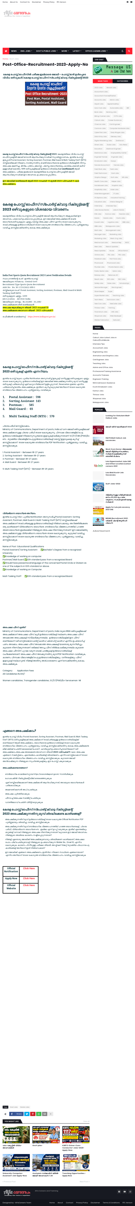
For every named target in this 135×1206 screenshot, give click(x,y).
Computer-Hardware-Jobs (119, 128)
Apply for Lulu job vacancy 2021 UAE (118, 508)
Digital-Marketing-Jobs (103, 141)
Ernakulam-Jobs (101, 161)
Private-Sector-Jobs (116, 267)
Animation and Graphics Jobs (105, 355)
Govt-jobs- (37, 1145)
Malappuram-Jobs (113, 226)
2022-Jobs (98, 88)
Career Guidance (114, 120)
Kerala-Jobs (24, 1107)
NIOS (127, 242)
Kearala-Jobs (124, 214)
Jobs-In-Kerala (118, 210)
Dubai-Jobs (111, 145)
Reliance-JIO (113, 275)
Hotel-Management (102, 194)
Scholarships (124, 283)
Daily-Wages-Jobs (117, 132)
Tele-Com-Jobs (100, 304)
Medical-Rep (116, 242)
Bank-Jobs (98, 112)
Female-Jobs (118, 165)
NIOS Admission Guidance (104, 383)
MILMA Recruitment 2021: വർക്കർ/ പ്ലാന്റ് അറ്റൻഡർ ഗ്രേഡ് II (117, 520)
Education (98, 149)
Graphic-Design (101, 177)
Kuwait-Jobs (99, 222)
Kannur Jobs (98, 391)
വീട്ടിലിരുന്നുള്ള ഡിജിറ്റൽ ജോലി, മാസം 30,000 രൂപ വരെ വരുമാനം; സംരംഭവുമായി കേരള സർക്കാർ (118, 498)
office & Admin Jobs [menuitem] (95, 51)
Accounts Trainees (101, 375)
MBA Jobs (125, 222)
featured (116, 320)
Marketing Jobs (115, 234)
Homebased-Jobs (101, 185)
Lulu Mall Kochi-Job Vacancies (115, 473)
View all (86, 1121)
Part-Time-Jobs (115, 259)
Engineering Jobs (100, 352)
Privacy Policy (48, 2)
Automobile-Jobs (116, 108)
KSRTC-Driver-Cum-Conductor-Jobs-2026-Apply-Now (73, 1147)
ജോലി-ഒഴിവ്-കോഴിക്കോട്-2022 (119, 427)
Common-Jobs (100, 128)
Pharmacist (99, 263)
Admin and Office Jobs (103, 367)
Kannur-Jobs (110, 214)
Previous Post (10, 1181)
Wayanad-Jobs (100, 316)
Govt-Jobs (14, 59)
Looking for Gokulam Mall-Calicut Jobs (118, 416)
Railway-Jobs (99, 275)
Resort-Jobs (99, 279)
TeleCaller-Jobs (115, 304)
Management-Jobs (113, 230)
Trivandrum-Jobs (101, 312)
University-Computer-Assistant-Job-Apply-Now (15, 1174)
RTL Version (61, 2)
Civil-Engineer (114, 124)
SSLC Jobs (121, 279)
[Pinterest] (32, 1114)
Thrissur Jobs (98, 394)
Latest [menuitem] (76, 51)
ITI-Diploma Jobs (101, 198)
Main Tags (103, 81)
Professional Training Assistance (107, 371)
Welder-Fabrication (102, 320)
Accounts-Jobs (100, 100)
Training (112, 308)
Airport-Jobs (99, 104)
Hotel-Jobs (114, 189)
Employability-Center (118, 153)
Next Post (84, 1181)
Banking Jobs (111, 112)
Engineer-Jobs (116, 157)
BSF (128, 108)
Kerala (97, 218)
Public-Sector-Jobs (101, 271)
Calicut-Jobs (99, 120)
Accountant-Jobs (101, 92)
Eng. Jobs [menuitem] (25, 51)
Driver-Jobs (99, 145)
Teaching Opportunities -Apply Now (74, 1174)
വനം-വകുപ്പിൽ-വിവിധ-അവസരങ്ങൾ (12, 1146)
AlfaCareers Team (23, 1202)
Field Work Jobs (100, 169)
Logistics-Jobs (113, 222)
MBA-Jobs (98, 226)
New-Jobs (98, 247)
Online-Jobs (99, 255)
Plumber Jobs (99, 267)
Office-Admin (123, 251)
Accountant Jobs (100, 348)
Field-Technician (101, 173)
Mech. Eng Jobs (116, 238)
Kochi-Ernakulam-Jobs (102, 387)
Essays (113, 161)
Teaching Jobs (99, 363)
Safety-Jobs (99, 283)
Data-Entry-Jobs (101, 136)
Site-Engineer (117, 287)
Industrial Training (118, 198)
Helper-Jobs (116, 181)
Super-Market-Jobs (102, 295)
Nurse (112, 251)
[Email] (44, 1114)
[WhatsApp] (38, 1114)
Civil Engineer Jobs (101, 359)
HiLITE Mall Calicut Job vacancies (116, 439)
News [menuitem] (14, 51)
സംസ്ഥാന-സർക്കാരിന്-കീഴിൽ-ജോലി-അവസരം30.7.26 (45, 1174)
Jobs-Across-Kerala (102, 210)
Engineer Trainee (101, 157)
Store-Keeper (99, 291)
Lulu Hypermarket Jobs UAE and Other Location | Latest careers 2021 (118, 463)
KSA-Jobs (98, 214)
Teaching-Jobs (118, 295)
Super (110, 291)
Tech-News (99, 300)
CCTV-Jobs (118, 116)
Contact (69, 1202)
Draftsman (120, 141)
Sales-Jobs (111, 283)
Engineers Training (101, 379)
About (60, 1202)
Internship (98, 206)
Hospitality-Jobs (100, 189)
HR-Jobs (125, 177)
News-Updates (100, 251)
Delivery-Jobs (116, 136)
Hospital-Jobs (117, 185)
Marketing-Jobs (100, 238)
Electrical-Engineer (113, 149)
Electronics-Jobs (101, 153)
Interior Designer (116, 202)
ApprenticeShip (113, 104)
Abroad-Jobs (111, 88)
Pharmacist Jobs (113, 263)
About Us (14, 2)
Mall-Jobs (98, 230)
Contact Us (25, 2)
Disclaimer (36, 2)
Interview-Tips (111, 206)
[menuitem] (6, 51)
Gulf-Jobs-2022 (113, 484)
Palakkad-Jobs (100, 259)
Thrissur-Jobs (99, 308)
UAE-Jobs (114, 312)
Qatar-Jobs (116, 271)
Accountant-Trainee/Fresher (105, 96)
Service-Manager (101, 287)
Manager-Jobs (100, 234)
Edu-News (123, 145)
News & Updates (112, 247)
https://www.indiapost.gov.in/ (42, 316)
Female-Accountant (102, 165)
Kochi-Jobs (121, 218)
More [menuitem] (64, 51)
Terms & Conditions (111, 1202)
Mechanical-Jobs (101, 242)
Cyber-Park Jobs (101, 132)
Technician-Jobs (113, 300)
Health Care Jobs (101, 181)
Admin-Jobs (114, 100)
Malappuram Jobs (101, 402)
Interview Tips (99, 344)
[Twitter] (27, 1114)
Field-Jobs (114, 169)
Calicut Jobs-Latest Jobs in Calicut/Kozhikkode (105, 338)
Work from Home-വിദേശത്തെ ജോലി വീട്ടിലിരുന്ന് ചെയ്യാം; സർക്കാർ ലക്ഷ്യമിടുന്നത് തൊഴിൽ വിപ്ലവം (119, 453)
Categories (122, 81)
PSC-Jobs (121, 255)
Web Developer (115, 316)
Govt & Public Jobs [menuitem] (46, 51)
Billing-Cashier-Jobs (102, 116)
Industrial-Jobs (100, 202)
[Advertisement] (84, 26)
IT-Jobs (116, 194)
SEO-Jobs (110, 279)
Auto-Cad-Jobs (100, 108)
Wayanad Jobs (99, 398)
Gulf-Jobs (114, 177)
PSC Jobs (111, 255)
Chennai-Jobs (100, 124)
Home (5, 2)
